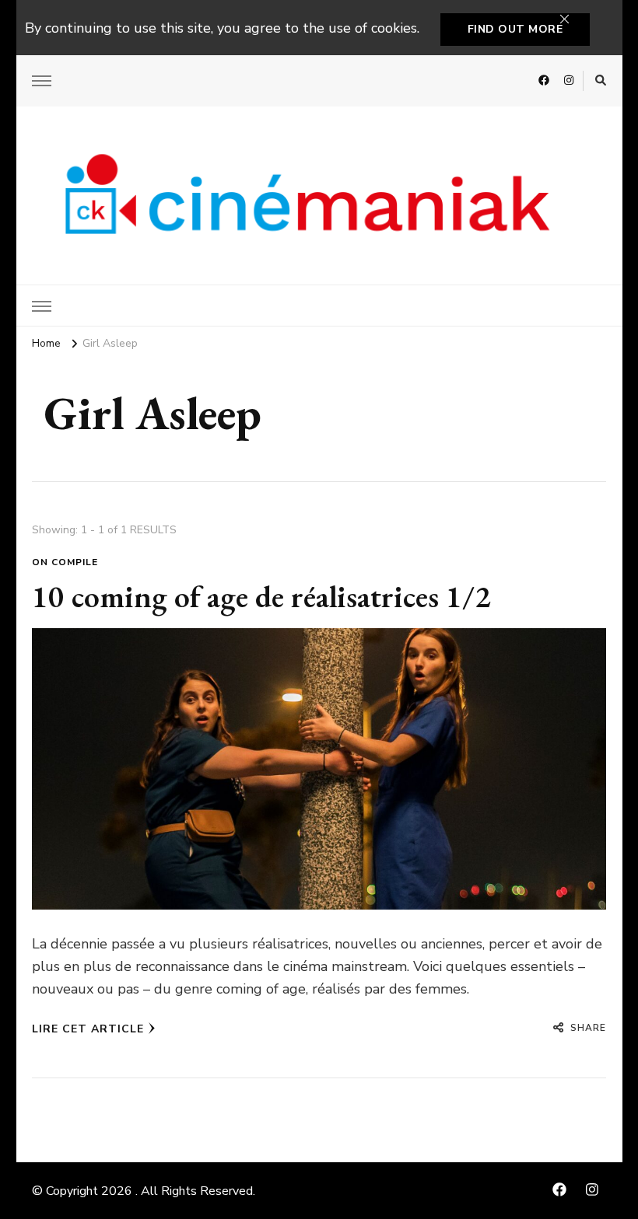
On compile (65, 562)
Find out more (515, 29)
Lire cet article (88, 1029)
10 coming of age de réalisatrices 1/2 (261, 596)
